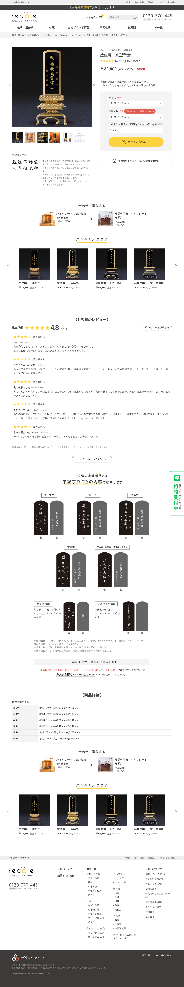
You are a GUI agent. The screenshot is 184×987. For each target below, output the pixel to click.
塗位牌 (105, 35)
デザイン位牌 (95, 890)
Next (94, 85)
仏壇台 (91, 922)
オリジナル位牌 (96, 932)
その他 (116, 916)
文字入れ (113, 111)
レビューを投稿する (158, 327)
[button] (8, 265)
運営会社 (150, 916)
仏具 (117, 897)
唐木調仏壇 (93, 909)
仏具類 (116, 888)
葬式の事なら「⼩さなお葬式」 (26, 35)
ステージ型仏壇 (96, 918)
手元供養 (117, 874)
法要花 (118, 924)
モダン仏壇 (93, 905)
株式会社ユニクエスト (32, 957)
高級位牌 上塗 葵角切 (149, 283)
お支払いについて (154, 879)
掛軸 (117, 901)
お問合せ (150, 911)
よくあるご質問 (153, 907)
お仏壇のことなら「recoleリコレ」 (59, 35)
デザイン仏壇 (95, 913)
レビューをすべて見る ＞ (92, 459)
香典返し (152, 2)
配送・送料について (155, 874)
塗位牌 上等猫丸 (68, 283)
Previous (9, 85)
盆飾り (118, 920)
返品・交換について (155, 884)
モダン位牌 (93, 878)
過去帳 (91, 895)
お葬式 (127, 2)
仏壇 (89, 901)
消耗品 (118, 909)
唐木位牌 (92, 886)
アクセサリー (122, 882)
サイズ (112, 97)
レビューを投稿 (132, 61)
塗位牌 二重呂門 (29, 283)
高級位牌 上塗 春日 (109, 283)
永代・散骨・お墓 (167, 2)
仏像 (117, 893)
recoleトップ (64, 869)
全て (81, 35)
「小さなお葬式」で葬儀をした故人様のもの (133, 124)
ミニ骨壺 (119, 878)
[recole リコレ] (21, 871)
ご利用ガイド (152, 888)
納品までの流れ (65, 875)
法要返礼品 (120, 928)
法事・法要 (139, 2)
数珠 (117, 905)
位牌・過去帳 (92, 35)
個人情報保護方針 (154, 902)
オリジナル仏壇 (96, 937)
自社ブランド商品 (96, 928)
